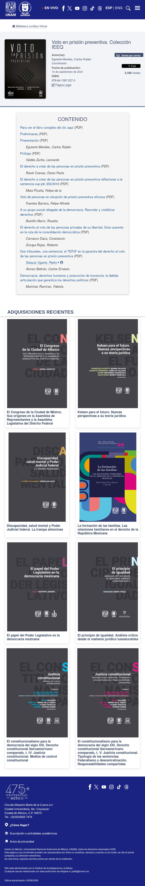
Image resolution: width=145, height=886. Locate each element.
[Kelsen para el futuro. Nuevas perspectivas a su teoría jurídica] (108, 372)
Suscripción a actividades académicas (33, 833)
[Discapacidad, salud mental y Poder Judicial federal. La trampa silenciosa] (37, 484)
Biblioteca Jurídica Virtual (31, 26)
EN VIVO (51, 7)
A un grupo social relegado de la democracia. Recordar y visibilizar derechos (67, 211)
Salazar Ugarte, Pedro (41, 262)
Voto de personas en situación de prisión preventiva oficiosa (62, 196)
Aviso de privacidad (22, 841)
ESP (109, 7)
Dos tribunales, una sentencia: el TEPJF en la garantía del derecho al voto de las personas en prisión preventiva (72, 253)
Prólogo (25, 153)
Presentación (29, 140)
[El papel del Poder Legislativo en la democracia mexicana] (37, 591)
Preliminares (29, 133)
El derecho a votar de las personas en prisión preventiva (60, 166)
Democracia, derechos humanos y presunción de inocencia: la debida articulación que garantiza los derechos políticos (69, 277)
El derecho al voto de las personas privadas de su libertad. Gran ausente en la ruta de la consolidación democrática (71, 229)
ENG (119, 7)
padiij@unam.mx (80, 871)
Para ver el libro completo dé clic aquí (46, 127)
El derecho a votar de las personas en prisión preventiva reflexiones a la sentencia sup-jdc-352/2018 (71, 181)
